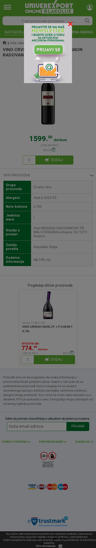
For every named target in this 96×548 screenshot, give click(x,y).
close (71, 25)
